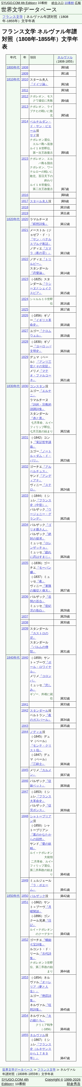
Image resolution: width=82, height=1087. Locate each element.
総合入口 (57, 3)
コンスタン (37, 386)
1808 (24, 67)
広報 (78, 3)
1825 (24, 309)
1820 (24, 219)
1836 (24, 596)
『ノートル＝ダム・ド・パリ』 (40, 456)
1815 (24, 158)
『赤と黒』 (37, 418)
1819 (24, 213)
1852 (24, 939)
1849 (24, 880)
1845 (24, 770)
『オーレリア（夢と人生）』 (40, 987)
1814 (24, 121)
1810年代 (13, 79)
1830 (24, 386)
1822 (24, 259)
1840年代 (13, 657)
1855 (24, 1035)
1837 (24, 616)
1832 (24, 466)
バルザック (37, 896)
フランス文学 (12, 17)
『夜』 (40, 581)
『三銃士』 (37, 763)
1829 (24, 357)
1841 (24, 704)
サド (33, 135)
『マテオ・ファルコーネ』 (40, 375)
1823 (24, 279)
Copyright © (54, 1079)
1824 (24, 299)
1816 (24, 195)
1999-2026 (72, 1079)
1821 (24, 230)
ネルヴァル (65, 57)
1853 (24, 977)
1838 (24, 622)
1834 (24, 524)
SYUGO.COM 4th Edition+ (19, 3)
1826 (24, 315)
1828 (24, 341)
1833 (24, 495)
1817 (24, 201)
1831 (24, 437)
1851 (24, 902)
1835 (24, 563)
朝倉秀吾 (73, 1084)
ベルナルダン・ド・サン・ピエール (40, 126)
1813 (24, 106)
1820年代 (13, 219)
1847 (24, 791)
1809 (24, 73)
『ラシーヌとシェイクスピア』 (40, 288)
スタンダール (39, 710)
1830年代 (13, 386)
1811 (25, 90)
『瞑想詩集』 (39, 223)
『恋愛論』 (37, 273)
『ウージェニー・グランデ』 (40, 514)
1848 (24, 816)
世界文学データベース (29, 9)
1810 (24, 79)
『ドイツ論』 (39, 84)
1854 (24, 1015)
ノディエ (36, 732)
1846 (24, 780)
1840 (24, 657)
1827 (24, 330)
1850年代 (13, 895)
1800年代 (13, 67)
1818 (24, 207)
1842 (24, 710)
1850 (24, 895)
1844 (24, 731)
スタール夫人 (39, 201)
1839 (24, 628)
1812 (24, 96)
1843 (24, 725)
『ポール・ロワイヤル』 (40, 667)
